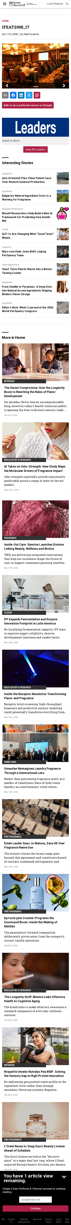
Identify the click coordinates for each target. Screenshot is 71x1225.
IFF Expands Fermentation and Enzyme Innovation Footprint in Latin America (30, 621)
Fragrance (6, 247)
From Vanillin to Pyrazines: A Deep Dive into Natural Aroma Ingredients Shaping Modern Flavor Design (27, 290)
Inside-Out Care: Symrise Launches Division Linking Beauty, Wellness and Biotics (34, 546)
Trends (5, 229)
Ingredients (7, 174)
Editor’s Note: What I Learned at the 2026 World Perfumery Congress (27, 309)
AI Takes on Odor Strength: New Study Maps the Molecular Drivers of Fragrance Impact (34, 468)
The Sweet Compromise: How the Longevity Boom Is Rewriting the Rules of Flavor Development (34, 392)
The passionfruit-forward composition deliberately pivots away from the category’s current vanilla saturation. (34, 936)
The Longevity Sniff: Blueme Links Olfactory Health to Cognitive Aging (34, 999)
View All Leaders (35, 149)
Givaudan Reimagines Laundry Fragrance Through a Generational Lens (32, 770)
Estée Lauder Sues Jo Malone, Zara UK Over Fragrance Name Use (34, 845)
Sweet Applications (10, 265)
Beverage (9, 381)
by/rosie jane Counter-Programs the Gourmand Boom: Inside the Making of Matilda (30, 922)
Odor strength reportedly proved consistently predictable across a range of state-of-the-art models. (34, 480)
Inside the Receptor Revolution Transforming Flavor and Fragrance (35, 696)
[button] (7, 85)
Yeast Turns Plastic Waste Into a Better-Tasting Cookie (27, 271)
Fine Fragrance (12, 836)
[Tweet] (29, 95)
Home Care (10, 762)
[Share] (13, 95)
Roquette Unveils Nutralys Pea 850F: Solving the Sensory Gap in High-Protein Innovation (34, 1074)
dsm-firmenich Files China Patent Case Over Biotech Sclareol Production (26, 180)
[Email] (5, 95)
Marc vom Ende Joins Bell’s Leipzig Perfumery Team (24, 253)
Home (5, 21)
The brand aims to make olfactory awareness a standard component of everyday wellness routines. (35, 1011)
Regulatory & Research (12, 209)
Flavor (8, 612)
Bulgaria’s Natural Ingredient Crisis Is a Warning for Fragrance (26, 197)
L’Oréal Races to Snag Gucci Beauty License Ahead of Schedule (34, 1148)
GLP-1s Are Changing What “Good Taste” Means (28, 235)
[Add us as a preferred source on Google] (37, 95)
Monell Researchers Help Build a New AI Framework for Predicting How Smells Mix (27, 217)
